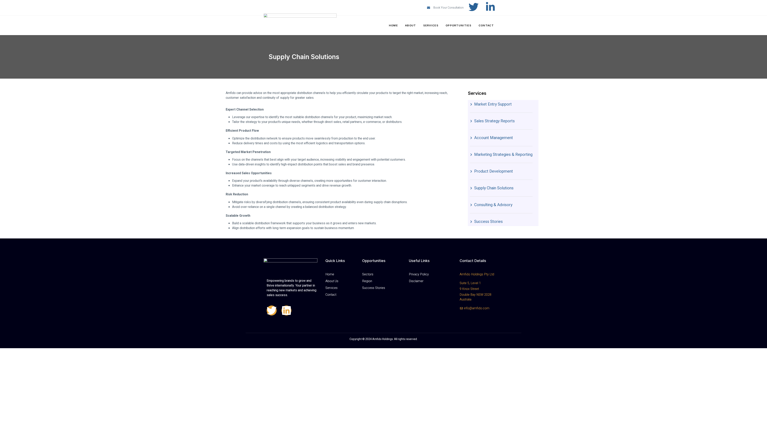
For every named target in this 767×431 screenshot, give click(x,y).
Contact (486, 25)
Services (430, 25)
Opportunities (458, 25)
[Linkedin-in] (490, 7)
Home (393, 25)
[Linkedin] (286, 310)
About (410, 25)
